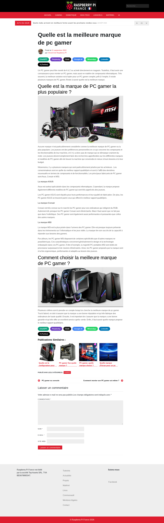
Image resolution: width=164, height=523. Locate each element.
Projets (66, 480)
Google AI (78, 59)
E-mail (41, 435)
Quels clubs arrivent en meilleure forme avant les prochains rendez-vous (70, 23)
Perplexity (56, 59)
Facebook (112, 482)
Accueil (47, 15)
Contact (66, 505)
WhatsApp (91, 59)
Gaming (58, 15)
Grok (67, 59)
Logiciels (97, 15)
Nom (40, 429)
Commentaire (44, 399)
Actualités (67, 476)
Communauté (68, 495)
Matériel (110, 15)
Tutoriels (66, 471)
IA (119, 15)
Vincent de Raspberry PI (57, 53)
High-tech (85, 15)
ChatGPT (43, 59)
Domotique (71, 15)
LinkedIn (104, 59)
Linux (65, 490)
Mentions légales (70, 500)
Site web (42, 441)
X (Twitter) (44, 64)
